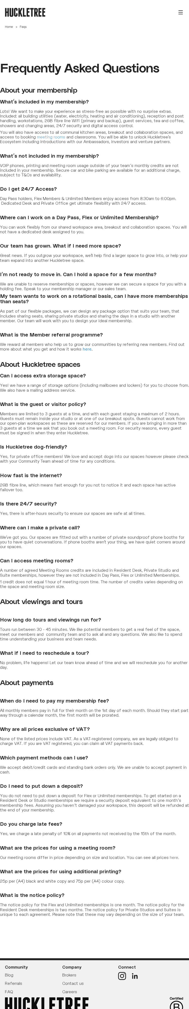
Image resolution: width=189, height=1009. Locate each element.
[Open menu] (180, 12)
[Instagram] (122, 976)
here (174, 857)
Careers (69, 991)
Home (9, 27)
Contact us (73, 983)
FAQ (9, 991)
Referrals (13, 983)
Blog (9, 975)
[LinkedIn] (135, 976)
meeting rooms (51, 137)
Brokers (69, 975)
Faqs (23, 27)
